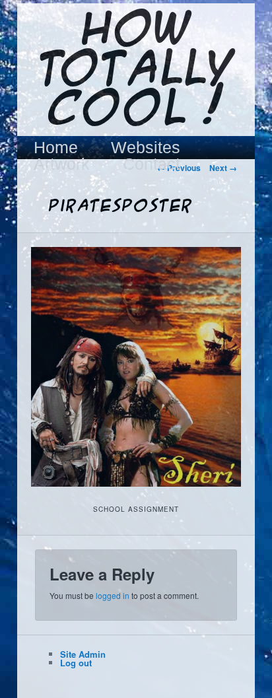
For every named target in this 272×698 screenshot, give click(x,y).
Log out (76, 662)
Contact (151, 164)
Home (56, 147)
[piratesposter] (135, 366)
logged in (112, 595)
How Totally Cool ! (136, 70)
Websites (145, 147)
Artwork (62, 164)
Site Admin (83, 654)
